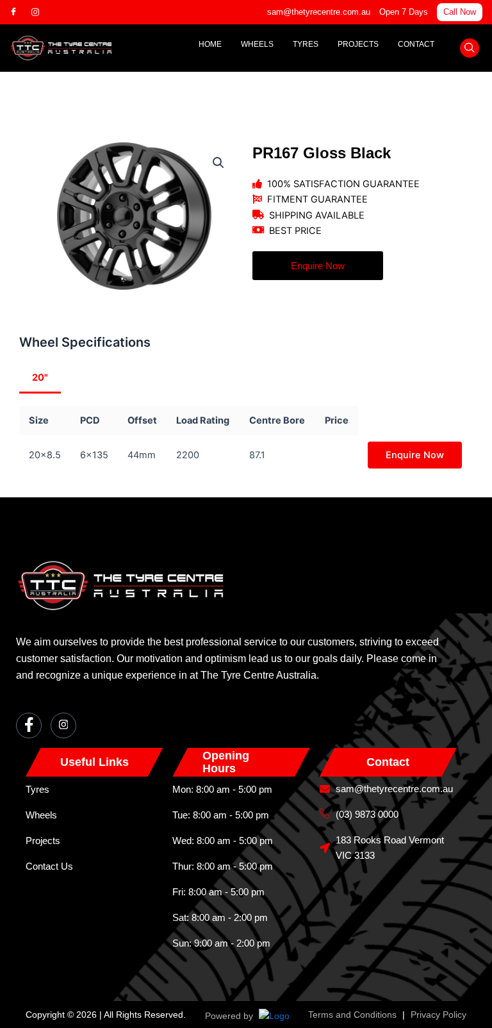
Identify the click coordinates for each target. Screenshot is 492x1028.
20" (40, 377)
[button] (469, 48)
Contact (416, 44)
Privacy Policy (438, 1014)
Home (210, 44)
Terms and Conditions (352, 1014)
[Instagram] (41, 12)
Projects (358, 44)
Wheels (257, 44)
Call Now (459, 12)
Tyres (305, 44)
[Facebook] (19, 12)
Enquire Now (415, 455)
